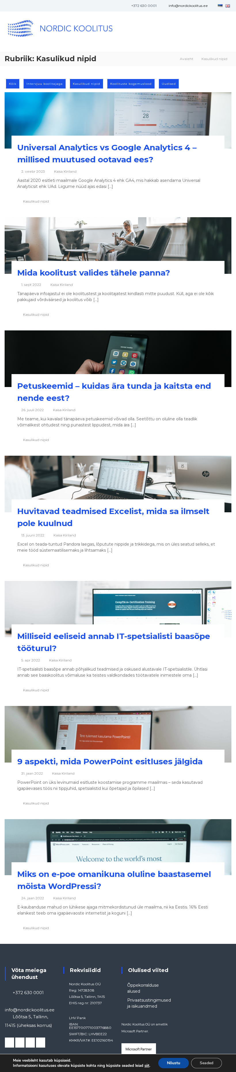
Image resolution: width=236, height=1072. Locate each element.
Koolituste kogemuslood (131, 84)
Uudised (169, 84)
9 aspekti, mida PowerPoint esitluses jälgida (110, 761)
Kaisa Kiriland (65, 171)
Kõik (12, 84)
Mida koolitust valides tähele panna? (93, 273)
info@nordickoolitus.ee (188, 5)
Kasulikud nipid (86, 84)
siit (146, 1065)
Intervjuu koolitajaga (44, 84)
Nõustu (173, 1063)
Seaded (206, 1063)
